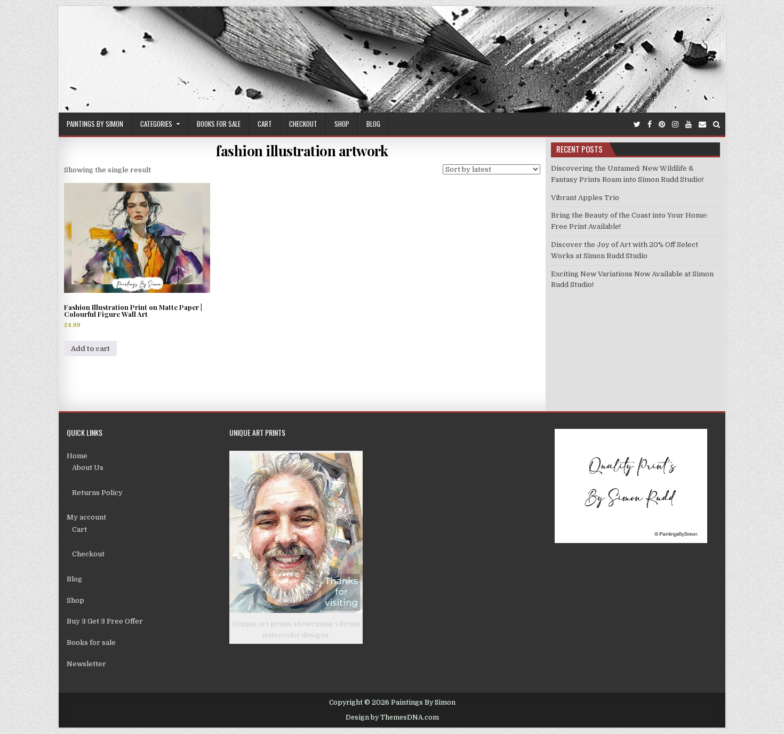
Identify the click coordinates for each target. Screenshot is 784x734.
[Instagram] (675, 125)
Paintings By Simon (95, 123)
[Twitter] (637, 125)
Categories (156, 123)
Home (77, 456)
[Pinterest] (662, 125)
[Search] (716, 125)
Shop (341, 123)
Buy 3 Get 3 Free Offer (105, 621)
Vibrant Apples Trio (585, 198)
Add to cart (90, 349)
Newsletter (86, 664)
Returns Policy (97, 493)
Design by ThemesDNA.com (392, 717)
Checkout (303, 123)
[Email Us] (702, 125)
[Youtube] (688, 125)
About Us (87, 468)
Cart (265, 123)
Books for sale (219, 123)
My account (86, 517)
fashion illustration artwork (302, 150)
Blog (373, 123)
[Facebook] (649, 125)
